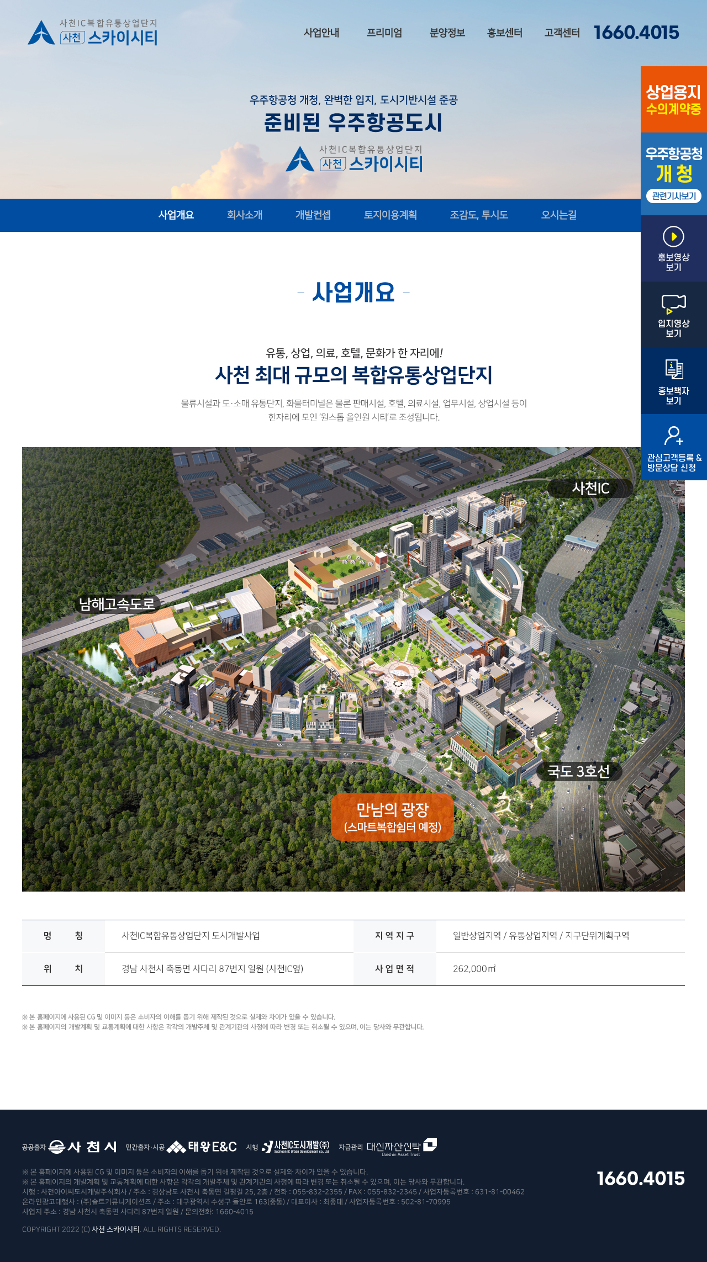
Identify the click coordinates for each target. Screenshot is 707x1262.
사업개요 (176, 215)
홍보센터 (505, 33)
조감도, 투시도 (479, 215)
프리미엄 (384, 33)
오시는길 (559, 215)
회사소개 (244, 215)
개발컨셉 (313, 215)
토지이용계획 (390, 215)
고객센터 (562, 33)
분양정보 (447, 33)
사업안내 (321, 33)
